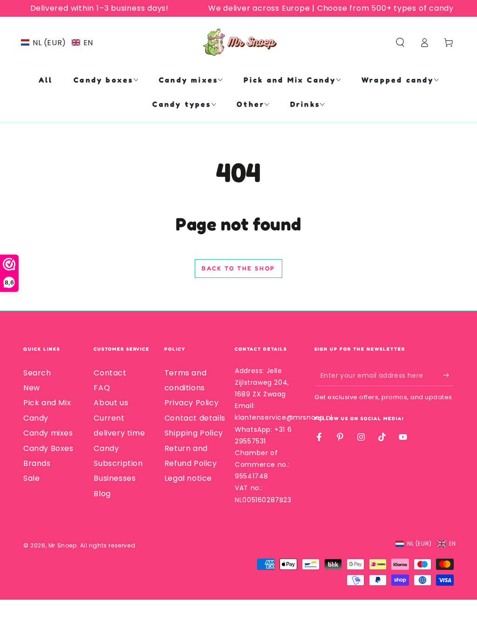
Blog (102, 493)
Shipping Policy (193, 433)
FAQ (102, 387)
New (31, 387)
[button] (57, 42)
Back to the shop (238, 268)
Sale (31, 478)
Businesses (115, 478)
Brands (37, 463)
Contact (110, 372)
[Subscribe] (448, 375)
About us (111, 402)
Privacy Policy (191, 402)
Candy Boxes (48, 448)
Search (37, 372)
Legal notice (188, 478)
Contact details (194, 418)
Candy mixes (48, 433)
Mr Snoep (62, 545)
